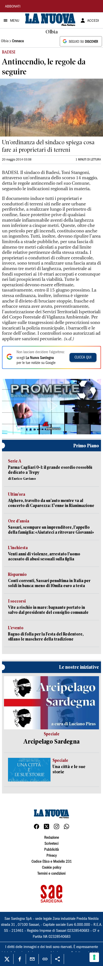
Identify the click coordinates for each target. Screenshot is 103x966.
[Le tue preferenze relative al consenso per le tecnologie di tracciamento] (94, 957)
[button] (51, 405)
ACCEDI (93, 21)
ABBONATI (12, 6)
